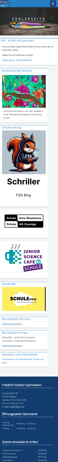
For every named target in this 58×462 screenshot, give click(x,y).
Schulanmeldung (10, 457)
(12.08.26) (42, 450)
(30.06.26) (42, 460)
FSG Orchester (9, 453)
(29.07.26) (42, 457)
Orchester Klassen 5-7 (13, 450)
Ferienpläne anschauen (12, 345)
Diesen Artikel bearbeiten (27, 434)
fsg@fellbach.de (16, 406)
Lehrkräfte (7, 460)
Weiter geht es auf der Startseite (17, 60)
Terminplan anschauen (12, 324)
